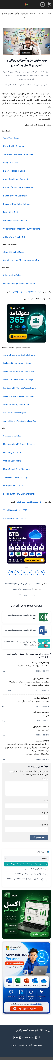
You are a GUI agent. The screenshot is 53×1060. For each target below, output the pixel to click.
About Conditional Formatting (16, 179)
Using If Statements (12, 461)
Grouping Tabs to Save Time (16, 220)
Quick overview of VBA (12, 275)
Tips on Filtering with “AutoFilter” (18, 154)
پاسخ (3, 671)
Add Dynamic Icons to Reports (14, 413)
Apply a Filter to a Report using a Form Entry (20, 421)
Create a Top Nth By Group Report (16, 404)
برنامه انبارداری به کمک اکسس (36, 868)
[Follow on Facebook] (39, 1038)
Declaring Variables (12, 452)
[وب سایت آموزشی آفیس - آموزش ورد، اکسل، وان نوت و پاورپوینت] (26, 4)
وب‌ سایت (44, 824)
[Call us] (23, 1038)
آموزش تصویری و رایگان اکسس (23, 589)
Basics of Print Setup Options (16, 204)
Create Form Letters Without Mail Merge (18, 380)
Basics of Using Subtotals (15, 196)
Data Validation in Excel (14, 171)
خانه (49, 13)
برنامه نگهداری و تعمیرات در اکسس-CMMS (31, 873)
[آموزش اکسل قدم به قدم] (26, 914)
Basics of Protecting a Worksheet (18, 187)
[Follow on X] (33, 1038)
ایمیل (45, 812)
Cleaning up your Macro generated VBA (21, 260)
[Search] (42, 4)
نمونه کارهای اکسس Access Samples (18, 584)
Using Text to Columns (13, 146)
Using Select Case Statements (17, 469)
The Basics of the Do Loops (15, 477)
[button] (49, 4)
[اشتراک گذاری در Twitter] (29, 572)
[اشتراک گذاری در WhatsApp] (42, 572)
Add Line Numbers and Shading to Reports (19, 355)
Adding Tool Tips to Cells (14, 237)
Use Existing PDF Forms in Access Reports (19, 388)
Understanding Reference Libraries (19, 283)
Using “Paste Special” (11, 138)
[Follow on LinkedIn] (20, 1038)
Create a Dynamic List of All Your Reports (18, 396)
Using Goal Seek (10, 163)
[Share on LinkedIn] (11, 572)
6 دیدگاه (8, 84)
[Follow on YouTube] (17, 1038)
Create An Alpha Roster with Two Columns (19, 371)
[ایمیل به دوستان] (23, 572)
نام (46, 800)
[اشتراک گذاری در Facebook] (35, 572)
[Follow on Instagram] (36, 1038)
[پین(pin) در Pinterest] (17, 572)
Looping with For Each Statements (19, 494)
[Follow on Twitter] (30, 1038)
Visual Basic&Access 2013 (15, 510)
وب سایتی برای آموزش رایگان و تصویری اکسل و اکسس (27, 864)
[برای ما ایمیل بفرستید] (26, 1038)
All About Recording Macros (13, 252)
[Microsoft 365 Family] (26, 544)
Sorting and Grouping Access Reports (17, 363)
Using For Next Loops (13, 485)
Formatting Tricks (11, 212)
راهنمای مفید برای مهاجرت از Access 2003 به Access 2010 (27, 880)
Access (41, 13)
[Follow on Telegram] (14, 1038)
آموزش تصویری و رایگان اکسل (26, 595)
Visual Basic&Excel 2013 (14, 518)
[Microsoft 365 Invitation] (26, 323)
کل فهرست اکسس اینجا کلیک (29, 502)
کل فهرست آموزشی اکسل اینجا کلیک (26, 291)
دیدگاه (45, 778)
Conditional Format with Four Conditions (21, 229)
